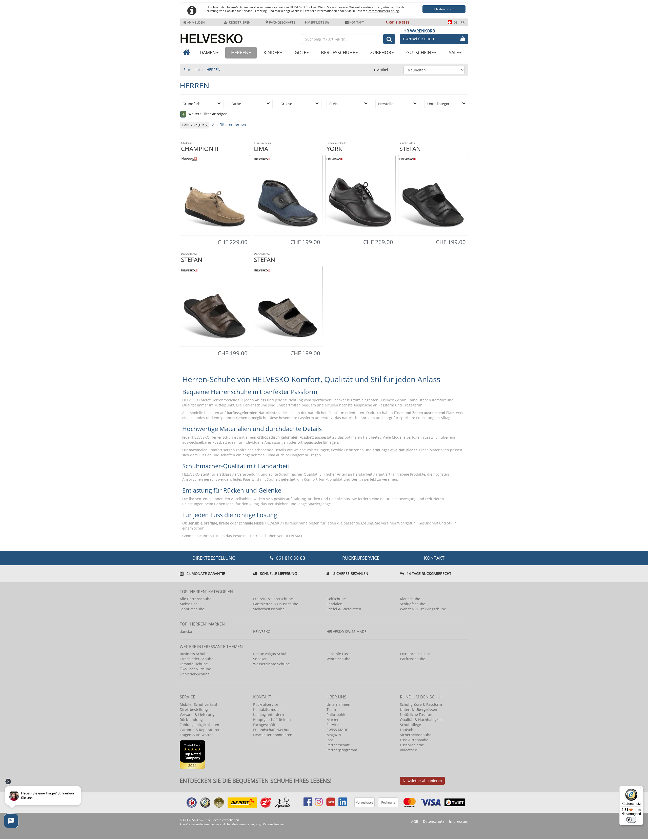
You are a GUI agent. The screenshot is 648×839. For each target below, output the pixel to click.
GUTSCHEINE (420, 52)
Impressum (458, 821)
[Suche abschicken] (389, 39)
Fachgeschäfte (281, 22)
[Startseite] (238, 36)
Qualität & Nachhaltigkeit (421, 719)
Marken (333, 719)
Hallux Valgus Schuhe (271, 653)
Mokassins (188, 603)
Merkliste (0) (318, 22)
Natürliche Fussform (417, 714)
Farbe (236, 103)
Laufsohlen (409, 729)
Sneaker (260, 658)
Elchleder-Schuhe (195, 674)
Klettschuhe (410, 598)
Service (333, 724)
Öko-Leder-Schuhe (195, 669)
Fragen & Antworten (197, 734)
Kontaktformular (267, 709)
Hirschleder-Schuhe (196, 658)
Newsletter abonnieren (272, 734)
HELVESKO (262, 631)
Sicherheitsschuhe (269, 609)
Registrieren (240, 22)
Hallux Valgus (193, 125)
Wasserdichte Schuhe (271, 663)
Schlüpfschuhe (412, 603)
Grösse (286, 103)
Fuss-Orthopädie (414, 739)
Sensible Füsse (339, 653)
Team (331, 709)
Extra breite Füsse (415, 653)
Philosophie (336, 714)
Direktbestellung (194, 709)
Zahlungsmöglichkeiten (199, 724)
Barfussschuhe (412, 658)
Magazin (334, 734)
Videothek (408, 750)
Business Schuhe (194, 653)
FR (462, 22)
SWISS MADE (337, 729)
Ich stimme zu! (444, 9)
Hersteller (386, 103)
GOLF (300, 52)
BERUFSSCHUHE (338, 52)
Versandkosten (273, 824)
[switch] (631, 820)
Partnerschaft (338, 745)
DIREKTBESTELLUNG (213, 558)
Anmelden (196, 22)
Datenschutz (433, 821)
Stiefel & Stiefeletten (344, 609)
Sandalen (334, 603)
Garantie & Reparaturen (200, 729)
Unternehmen (338, 704)
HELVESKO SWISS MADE (347, 631)
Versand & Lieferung (197, 714)
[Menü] (640, 789)
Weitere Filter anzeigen (207, 113)
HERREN (240, 52)
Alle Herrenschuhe (195, 598)
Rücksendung (191, 719)
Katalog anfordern (268, 714)
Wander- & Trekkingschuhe (423, 609)
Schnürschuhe (192, 609)
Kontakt (356, 22)
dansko (186, 631)
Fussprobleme (412, 745)
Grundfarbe (192, 103)
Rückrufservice (360, 558)
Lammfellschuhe (194, 663)
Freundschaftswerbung (273, 729)
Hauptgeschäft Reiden (272, 719)
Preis (333, 103)
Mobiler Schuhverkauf (198, 704)
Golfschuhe (336, 598)
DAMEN (208, 52)
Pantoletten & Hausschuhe (275, 603)
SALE (454, 52)
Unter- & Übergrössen (418, 709)
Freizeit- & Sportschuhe (273, 598)
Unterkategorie (440, 103)
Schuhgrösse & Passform (421, 704)
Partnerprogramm (342, 750)
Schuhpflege (410, 724)
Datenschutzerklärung (383, 11)
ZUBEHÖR (380, 52)
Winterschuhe (338, 658)
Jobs (330, 739)
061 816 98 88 (399, 22)
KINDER (272, 52)
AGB (414, 821)
